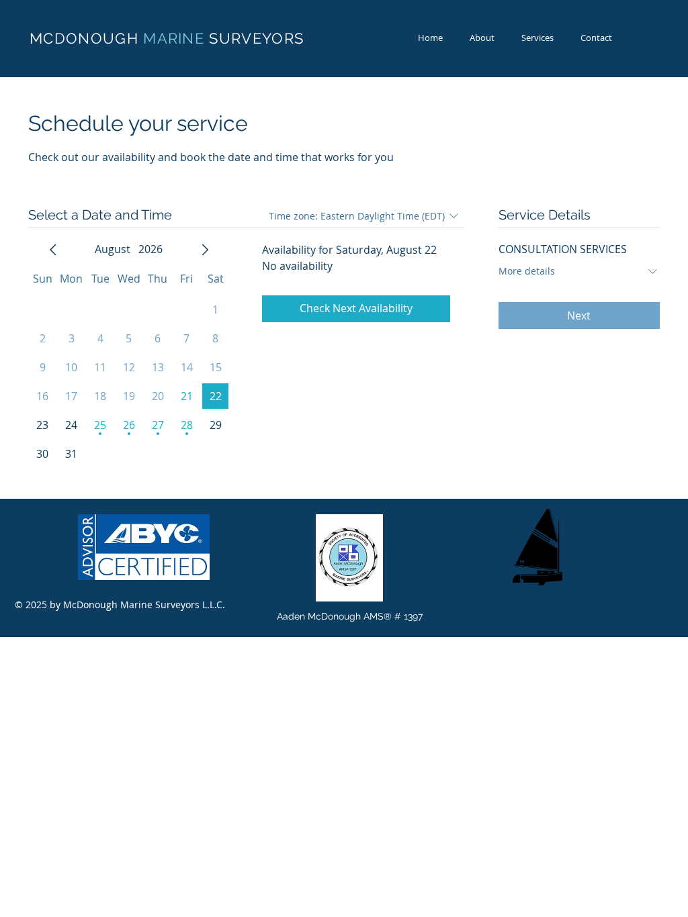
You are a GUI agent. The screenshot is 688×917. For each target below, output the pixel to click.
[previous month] (53, 250)
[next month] (205, 250)
